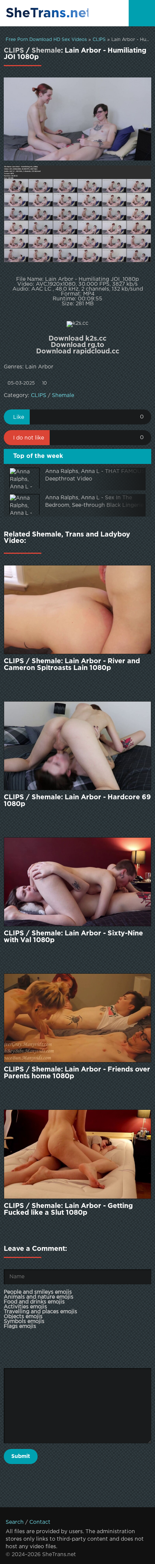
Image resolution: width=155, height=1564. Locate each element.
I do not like (28, 438)
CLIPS (99, 40)
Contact (39, 1522)
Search (15, 1522)
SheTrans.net (47, 14)
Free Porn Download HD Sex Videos (46, 40)
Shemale (46, 51)
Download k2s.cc (77, 339)
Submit (20, 1456)
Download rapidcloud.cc (77, 352)
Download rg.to (77, 345)
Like (18, 417)
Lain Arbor (39, 367)
